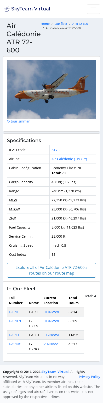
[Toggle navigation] (93, 9)
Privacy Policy (89, 376)
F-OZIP (14, 312)
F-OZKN (15, 321)
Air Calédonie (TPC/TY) (69, 159)
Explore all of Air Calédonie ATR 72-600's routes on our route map (51, 270)
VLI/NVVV (51, 344)
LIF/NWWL (52, 312)
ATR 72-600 (80, 24)
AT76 (55, 150)
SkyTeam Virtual (55, 371)
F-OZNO (15, 344)
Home (45, 24)
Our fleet (61, 24)
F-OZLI (14, 335)
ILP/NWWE (52, 335)
